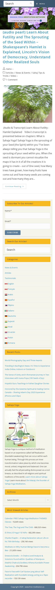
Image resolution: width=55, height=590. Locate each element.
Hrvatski (11, 332)
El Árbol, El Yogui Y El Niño (16, 532)
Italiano (10, 310)
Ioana (9, 68)
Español (11, 299)
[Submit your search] (31, 3)
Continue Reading (15, 187)
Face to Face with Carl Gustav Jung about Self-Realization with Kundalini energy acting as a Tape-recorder (26, 575)
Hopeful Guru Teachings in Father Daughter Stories (27, 383)
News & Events (23, 72)
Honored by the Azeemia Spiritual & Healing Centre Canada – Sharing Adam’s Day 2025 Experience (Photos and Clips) (27, 392)
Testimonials (10, 278)
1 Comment (11, 79)
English (10, 283)
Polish (10, 337)
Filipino (10, 305)
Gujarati (11, 321)
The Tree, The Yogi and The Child (19, 527)
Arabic (10, 294)
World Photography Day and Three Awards (23, 360)
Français (11, 289)
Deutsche (11, 316)
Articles (9, 72)
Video (13, 75)
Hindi (9, 326)
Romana (11, 343)
